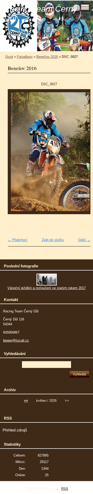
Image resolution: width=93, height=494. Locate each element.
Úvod (9, 57)
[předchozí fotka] (16, 154)
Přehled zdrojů (15, 430)
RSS (64, 489)
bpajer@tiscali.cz (16, 340)
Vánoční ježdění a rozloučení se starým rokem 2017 (46, 288)
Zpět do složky (53, 240)
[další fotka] (82, 154)
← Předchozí (17, 240)
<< (26, 401)
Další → (84, 240)
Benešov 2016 (47, 57)
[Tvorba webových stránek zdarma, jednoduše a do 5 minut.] (57, 489)
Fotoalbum (25, 57)
